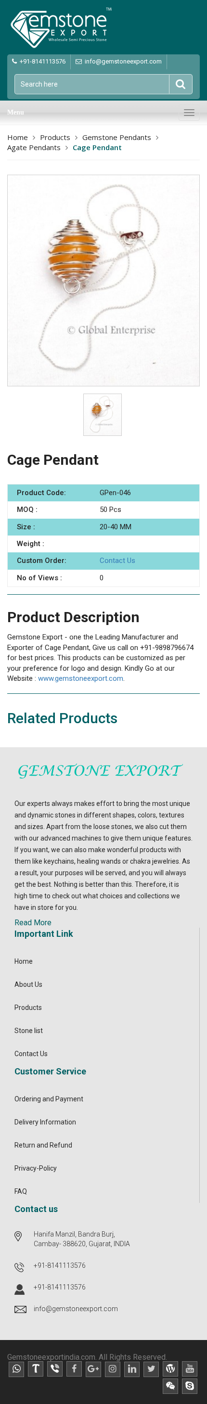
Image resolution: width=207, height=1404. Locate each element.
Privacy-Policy (35, 1168)
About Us (28, 984)
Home (17, 137)
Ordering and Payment (48, 1099)
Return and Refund (43, 1145)
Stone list (28, 1030)
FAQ (20, 1191)
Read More (33, 922)
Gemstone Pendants (116, 137)
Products (55, 137)
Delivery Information (45, 1122)
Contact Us (117, 560)
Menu (15, 112)
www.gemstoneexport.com (80, 678)
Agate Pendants (34, 147)
